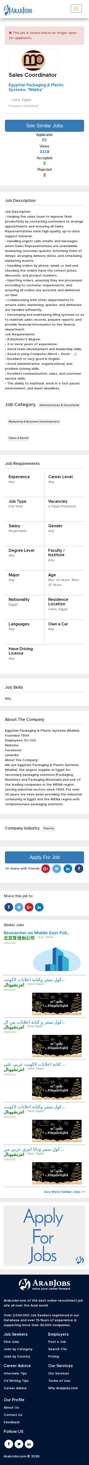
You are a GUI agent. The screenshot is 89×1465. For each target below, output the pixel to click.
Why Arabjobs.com (63, 1388)
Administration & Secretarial (59, 405)
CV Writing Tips (16, 1381)
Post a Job (57, 1342)
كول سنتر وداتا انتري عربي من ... (34, 1149)
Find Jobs (11, 1342)
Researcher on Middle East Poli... (37, 933)
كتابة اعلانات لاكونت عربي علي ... (34, 1064)
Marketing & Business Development (34, 421)
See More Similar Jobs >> (64, 1192)
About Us (11, 1407)
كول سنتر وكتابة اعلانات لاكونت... (34, 980)
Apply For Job (44, 857)
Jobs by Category (18, 1349)
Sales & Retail (18, 438)
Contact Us (13, 1415)
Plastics (49, 828)
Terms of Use (59, 1381)
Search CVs (57, 1349)
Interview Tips (15, 1373)
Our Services (58, 1373)
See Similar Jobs (44, 125)
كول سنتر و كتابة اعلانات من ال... (34, 1022)
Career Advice (15, 1388)
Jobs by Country (17, 1356)
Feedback (12, 1422)
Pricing (53, 1356)
